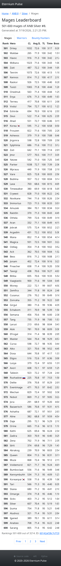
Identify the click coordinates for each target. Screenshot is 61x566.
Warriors (22, 38)
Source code (22, 556)
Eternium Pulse (12, 4)
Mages (8, 38)
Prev (18, 541)
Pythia (44, 556)
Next (42, 541)
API (35, 556)
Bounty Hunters (41, 38)
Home (5, 13)
